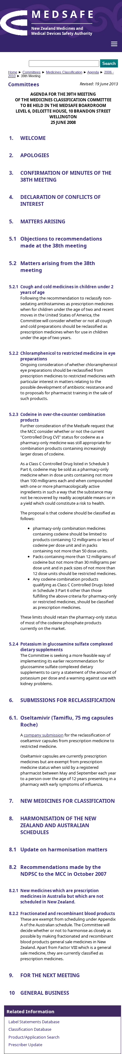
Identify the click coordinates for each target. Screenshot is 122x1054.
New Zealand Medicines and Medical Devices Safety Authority (61, 31)
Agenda (93, 72)
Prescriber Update (25, 1044)
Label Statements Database (33, 1022)
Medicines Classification (64, 72)
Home (12, 72)
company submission (44, 735)
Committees (32, 72)
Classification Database (29, 1029)
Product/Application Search (33, 1037)
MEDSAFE (63, 14)
